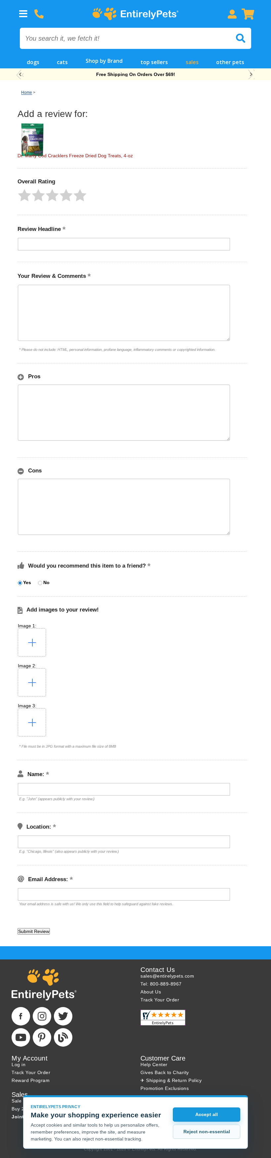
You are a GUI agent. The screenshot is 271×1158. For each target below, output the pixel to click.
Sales (192, 62)
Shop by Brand (104, 60)
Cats (62, 62)
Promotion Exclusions (164, 1088)
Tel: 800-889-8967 (161, 984)
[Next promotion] (251, 74)
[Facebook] (21, 1016)
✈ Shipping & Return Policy (171, 1080)
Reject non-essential (206, 1131)
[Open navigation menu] (23, 14)
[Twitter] (63, 1016)
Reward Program (31, 1080)
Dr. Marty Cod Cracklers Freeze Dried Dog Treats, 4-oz (75, 155)
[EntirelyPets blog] (63, 1037)
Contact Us (157, 969)
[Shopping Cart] (248, 14)
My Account (30, 1058)
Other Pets (230, 62)
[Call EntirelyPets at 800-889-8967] (39, 14)
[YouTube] (21, 1037)
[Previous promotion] (20, 74)
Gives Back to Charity (164, 1072)
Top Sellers (154, 62)
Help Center (154, 1064)
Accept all (206, 1114)
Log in (18, 1064)
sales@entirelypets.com (167, 976)
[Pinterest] (42, 1037)
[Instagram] (42, 1016)
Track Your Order (159, 999)
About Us (150, 991)
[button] (24, 195)
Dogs (33, 62)
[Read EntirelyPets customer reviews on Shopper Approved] (162, 1018)
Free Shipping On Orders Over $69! (135, 74)
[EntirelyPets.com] (135, 14)
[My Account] (232, 14)
